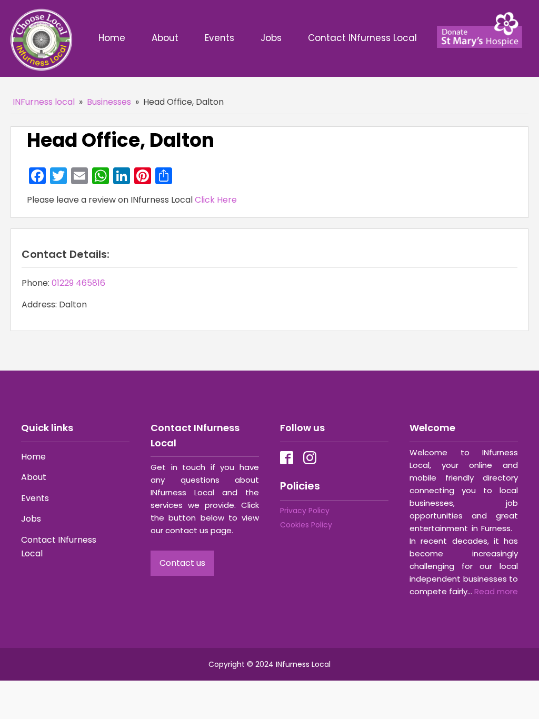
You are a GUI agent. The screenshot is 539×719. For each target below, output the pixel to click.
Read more (496, 591)
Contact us (182, 563)
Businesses (109, 102)
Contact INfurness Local (364, 38)
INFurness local (44, 102)
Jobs (271, 38)
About (165, 38)
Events (219, 38)
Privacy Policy (305, 510)
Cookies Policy (306, 525)
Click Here (216, 200)
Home (111, 38)
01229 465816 (78, 283)
